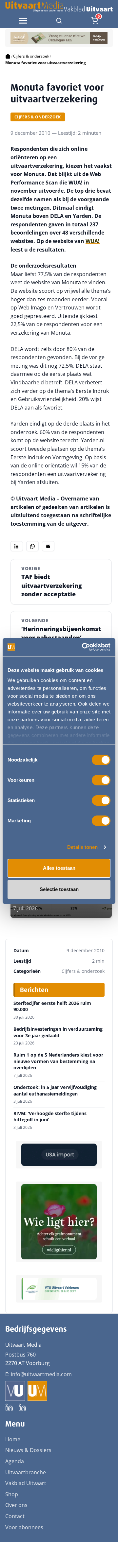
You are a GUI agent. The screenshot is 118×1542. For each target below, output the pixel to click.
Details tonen (82, 847)
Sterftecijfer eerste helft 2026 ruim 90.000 (52, 1006)
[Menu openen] (23, 21)
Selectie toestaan (59, 889)
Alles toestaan (59, 868)
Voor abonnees (24, 1527)
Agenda (14, 1461)
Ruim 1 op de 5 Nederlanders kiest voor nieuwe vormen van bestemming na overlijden (58, 1061)
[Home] (7, 56)
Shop (11, 1494)
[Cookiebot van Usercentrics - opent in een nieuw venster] (83, 647)
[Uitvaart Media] (59, 6)
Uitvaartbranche (25, 1472)
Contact (15, 1516)
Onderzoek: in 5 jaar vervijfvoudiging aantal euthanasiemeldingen (55, 1090)
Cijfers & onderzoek (31, 56)
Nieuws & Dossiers (28, 1450)
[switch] (101, 780)
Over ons (16, 1505)
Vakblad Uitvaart (25, 1483)
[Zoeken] (59, 20)
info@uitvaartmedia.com (41, 1374)
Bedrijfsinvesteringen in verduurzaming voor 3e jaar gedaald (58, 1032)
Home (12, 1439)
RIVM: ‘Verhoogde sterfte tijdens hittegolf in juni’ (50, 1116)
